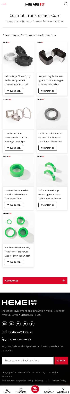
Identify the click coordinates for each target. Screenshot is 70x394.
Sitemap (39, 380)
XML (47, 380)
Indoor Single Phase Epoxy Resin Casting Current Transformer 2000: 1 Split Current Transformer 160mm (17, 81)
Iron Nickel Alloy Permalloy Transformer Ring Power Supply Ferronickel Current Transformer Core (17, 252)
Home (25, 21)
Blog (30, 380)
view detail (14, 90)
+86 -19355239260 (22, 339)
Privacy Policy (59, 380)
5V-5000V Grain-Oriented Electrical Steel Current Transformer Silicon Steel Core (50, 138)
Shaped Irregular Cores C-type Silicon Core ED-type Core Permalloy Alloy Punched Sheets (50, 81)
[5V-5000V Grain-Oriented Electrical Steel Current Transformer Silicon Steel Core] (52, 113)
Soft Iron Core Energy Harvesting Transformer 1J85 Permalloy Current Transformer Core (49, 195)
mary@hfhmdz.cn (23, 332)
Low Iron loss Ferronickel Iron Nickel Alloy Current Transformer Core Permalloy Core (16, 195)
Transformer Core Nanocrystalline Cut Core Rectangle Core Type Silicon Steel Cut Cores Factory (16, 138)
